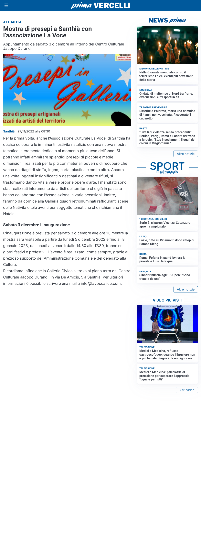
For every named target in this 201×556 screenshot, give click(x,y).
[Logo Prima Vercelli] (100, 5)
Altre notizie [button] (186, 154)
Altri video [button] (187, 390)
